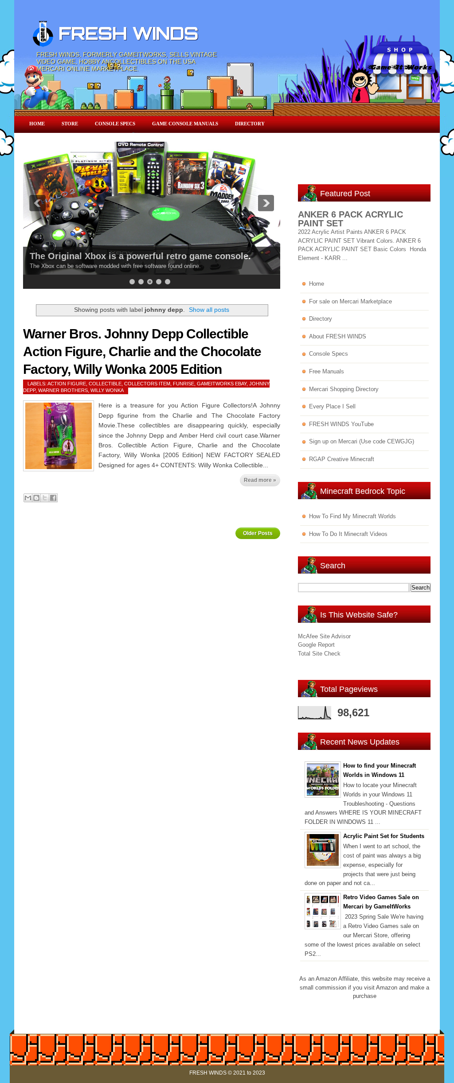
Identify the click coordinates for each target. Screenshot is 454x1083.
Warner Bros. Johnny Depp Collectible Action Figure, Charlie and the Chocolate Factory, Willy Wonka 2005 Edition (142, 351)
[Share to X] (44, 497)
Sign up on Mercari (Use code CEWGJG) (361, 441)
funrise (183, 383)
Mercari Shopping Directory (344, 389)
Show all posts (209, 309)
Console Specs (115, 123)
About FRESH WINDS (337, 336)
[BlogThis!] (36, 497)
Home (37, 123)
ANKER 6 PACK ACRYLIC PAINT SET (350, 219)
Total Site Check (319, 653)
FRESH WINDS (128, 33)
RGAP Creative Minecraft (341, 459)
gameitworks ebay (222, 383)
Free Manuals (326, 371)
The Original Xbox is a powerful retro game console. (140, 256)
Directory (250, 123)
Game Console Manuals (185, 123)
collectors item (147, 383)
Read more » (260, 480)
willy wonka (107, 390)
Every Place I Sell (332, 406)
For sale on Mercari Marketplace (350, 301)
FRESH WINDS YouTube (341, 424)
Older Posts (258, 533)
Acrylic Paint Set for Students (383, 836)
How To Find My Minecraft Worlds (352, 516)
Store (70, 123)
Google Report (316, 644)
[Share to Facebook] (53, 497)
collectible (105, 383)
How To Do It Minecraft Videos (348, 534)
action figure (66, 383)
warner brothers (63, 390)
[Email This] (27, 497)
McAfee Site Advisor (324, 636)
